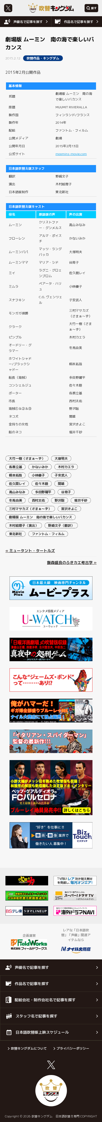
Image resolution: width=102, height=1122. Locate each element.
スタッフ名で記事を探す (36, 1016)
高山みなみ (17, 492)
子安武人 (61, 475)
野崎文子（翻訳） (61, 525)
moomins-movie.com (71, 154)
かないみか (40, 467)
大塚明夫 (61, 458)
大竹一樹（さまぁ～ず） (27, 458)
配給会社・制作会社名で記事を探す (45, 999)
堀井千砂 (80, 500)
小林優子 (38, 475)
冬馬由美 (15, 500)
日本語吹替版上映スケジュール (42, 1032)
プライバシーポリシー (73, 1048)
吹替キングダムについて (29, 1048)
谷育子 (66, 492)
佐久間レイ (17, 483)
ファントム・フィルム (48, 534)
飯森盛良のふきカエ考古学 (70, 562)
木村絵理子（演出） (23, 525)
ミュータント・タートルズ (32, 550)
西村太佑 (38, 500)
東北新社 (15, 534)
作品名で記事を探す (78, 21)
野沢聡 (59, 500)
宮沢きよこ (69, 508)
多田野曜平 (43, 492)
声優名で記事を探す (28, 21)
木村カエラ (66, 467)
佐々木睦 (41, 483)
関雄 (61, 483)
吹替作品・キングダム (43, 58)
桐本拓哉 (15, 475)
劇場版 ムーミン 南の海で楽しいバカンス (40, 517)
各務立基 (15, 467)
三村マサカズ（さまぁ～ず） (30, 508)
